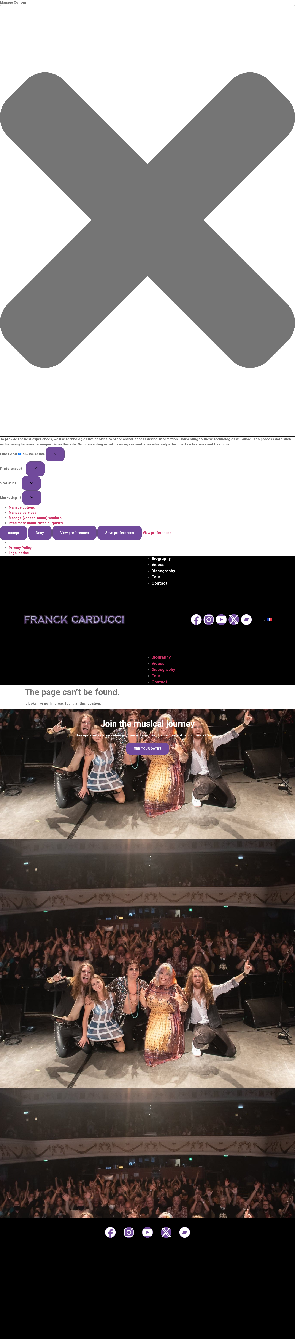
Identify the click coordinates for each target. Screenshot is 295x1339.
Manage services (22, 513)
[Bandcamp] (246, 619)
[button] (147, 221)
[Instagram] (208, 619)
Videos (158, 564)
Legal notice (19, 553)
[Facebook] (196, 619)
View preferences (74, 533)
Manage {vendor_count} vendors (35, 518)
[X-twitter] (233, 619)
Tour (156, 576)
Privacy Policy (20, 548)
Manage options (22, 507)
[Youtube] (221, 619)
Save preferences (119, 533)
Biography (161, 558)
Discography (163, 570)
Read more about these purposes (36, 523)
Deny (40, 533)
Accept (13, 533)
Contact (159, 583)
